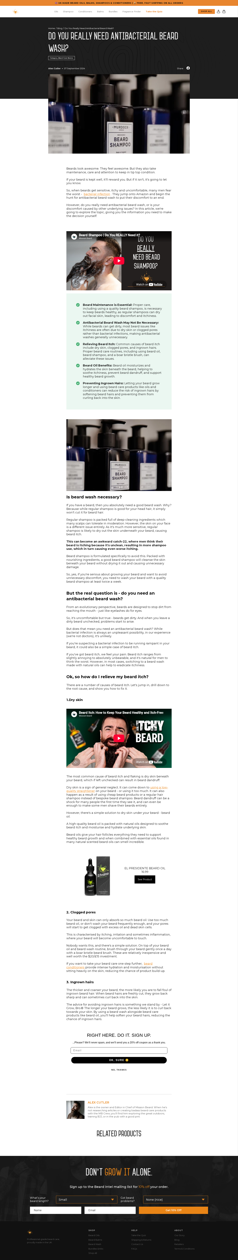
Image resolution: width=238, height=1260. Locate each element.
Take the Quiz (138, 1235)
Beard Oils (93, 1235)
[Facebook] (188, 68)
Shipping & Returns (141, 1239)
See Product (145, 879)
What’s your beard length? (39, 1199)
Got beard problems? (128, 1199)
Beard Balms (95, 1239)
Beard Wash (94, 1244)
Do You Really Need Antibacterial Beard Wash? (89, 28)
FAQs (134, 1248)
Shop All (206, 11)
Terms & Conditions (184, 1248)
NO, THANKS (119, 1070)
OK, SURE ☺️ (119, 1060)
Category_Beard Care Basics (61, 58)
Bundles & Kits (95, 1248)
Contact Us (137, 1244)
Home (51, 28)
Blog (59, 28)
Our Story (179, 1235)
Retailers (179, 1244)
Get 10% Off (173, 1210)
